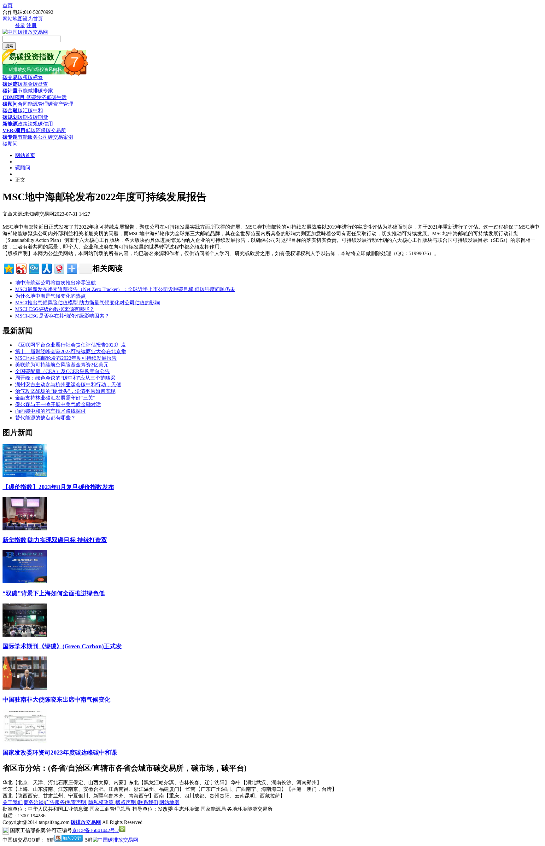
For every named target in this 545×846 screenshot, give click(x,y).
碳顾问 (10, 104)
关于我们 (13, 802)
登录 (20, 25)
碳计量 (10, 90)
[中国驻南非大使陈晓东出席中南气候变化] (25, 688)
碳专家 (45, 90)
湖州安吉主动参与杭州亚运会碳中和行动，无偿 (68, 384)
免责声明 (76, 802)
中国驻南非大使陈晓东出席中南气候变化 (56, 699)
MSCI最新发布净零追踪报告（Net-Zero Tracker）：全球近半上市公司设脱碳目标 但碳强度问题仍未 (125, 289)
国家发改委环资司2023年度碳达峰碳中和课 (60, 752)
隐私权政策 (101, 802)
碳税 (23, 77)
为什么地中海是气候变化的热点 (50, 296)
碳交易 (10, 77)
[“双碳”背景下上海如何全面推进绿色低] (25, 581)
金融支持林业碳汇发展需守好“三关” (55, 397)
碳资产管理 (60, 104)
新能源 (10, 123)
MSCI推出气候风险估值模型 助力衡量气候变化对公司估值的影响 (87, 302)
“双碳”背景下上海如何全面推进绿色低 (54, 593)
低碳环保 (36, 130)
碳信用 (45, 123)
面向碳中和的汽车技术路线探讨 (50, 411)
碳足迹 (10, 84)
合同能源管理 (33, 104)
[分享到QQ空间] (8, 268)
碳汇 (23, 110)
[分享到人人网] (46, 268)
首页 (8, 5)
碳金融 (10, 110)
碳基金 (25, 84)
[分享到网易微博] (59, 268)
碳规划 (10, 117)
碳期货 (40, 117)
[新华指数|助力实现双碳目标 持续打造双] (25, 528)
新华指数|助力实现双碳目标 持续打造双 (55, 540)
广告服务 (55, 802)
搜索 (9, 46)
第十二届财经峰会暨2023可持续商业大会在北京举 (70, 351)
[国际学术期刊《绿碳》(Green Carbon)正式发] (25, 635)
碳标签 (35, 77)
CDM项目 (14, 97)
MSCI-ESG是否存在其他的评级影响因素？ (62, 315)
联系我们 (148, 802)
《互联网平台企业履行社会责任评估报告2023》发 (70, 344)
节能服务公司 (33, 137)
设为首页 (33, 18)
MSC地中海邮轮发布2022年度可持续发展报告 (66, 358)
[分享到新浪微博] (21, 268)
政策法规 (28, 123)
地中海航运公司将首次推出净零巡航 (55, 282)
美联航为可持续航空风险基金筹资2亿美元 (61, 364)
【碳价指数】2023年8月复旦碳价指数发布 (58, 487)
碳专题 (10, 137)
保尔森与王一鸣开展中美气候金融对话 (58, 404)
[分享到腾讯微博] (33, 268)
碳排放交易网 (86, 822)
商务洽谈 (34, 802)
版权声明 (126, 802)
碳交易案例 (60, 137)
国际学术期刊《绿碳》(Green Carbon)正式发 (62, 646)
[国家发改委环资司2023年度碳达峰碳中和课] (25, 741)
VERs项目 (14, 130)
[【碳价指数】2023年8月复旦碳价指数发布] (25, 475)
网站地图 (13, 18)
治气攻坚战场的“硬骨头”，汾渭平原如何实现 (65, 391)
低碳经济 (35, 97)
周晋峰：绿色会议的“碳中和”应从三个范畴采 (65, 378)
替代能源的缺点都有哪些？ (45, 417)
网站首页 (25, 155)
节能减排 (28, 90)
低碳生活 (56, 97)
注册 (31, 25)
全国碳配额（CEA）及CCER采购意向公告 (62, 371)
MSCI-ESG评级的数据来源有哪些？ (54, 309)
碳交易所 (56, 130)
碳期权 (25, 117)
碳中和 (35, 110)
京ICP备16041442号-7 (95, 830)
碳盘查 (40, 84)
